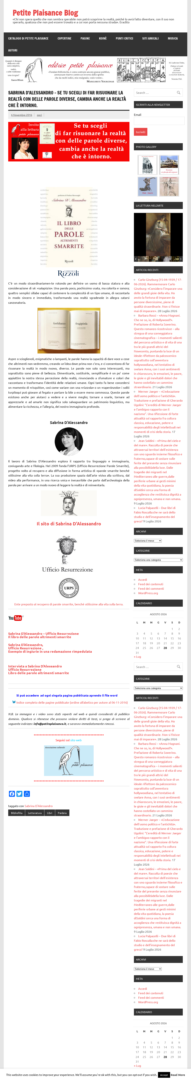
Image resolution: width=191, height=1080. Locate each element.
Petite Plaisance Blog (45, 12)
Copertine (64, 38)
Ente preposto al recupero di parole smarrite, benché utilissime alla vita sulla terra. (68, 604)
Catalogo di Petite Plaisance (28, 38)
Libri (49, 813)
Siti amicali (150, 38)
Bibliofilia (16, 813)
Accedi (142, 579)
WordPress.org (148, 593)
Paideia (62, 813)
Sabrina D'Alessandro (39, 806)
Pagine (85, 38)
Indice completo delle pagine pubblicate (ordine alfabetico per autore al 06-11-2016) (72, 702)
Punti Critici (124, 38)
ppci (39, 115)
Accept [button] (164, 1074)
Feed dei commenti (151, 588)
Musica (173, 38)
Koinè (103, 38)
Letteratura (35, 813)
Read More (178, 1075)
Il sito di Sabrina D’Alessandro (69, 523)
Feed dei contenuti (150, 584)
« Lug (137, 656)
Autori (12, 50)
